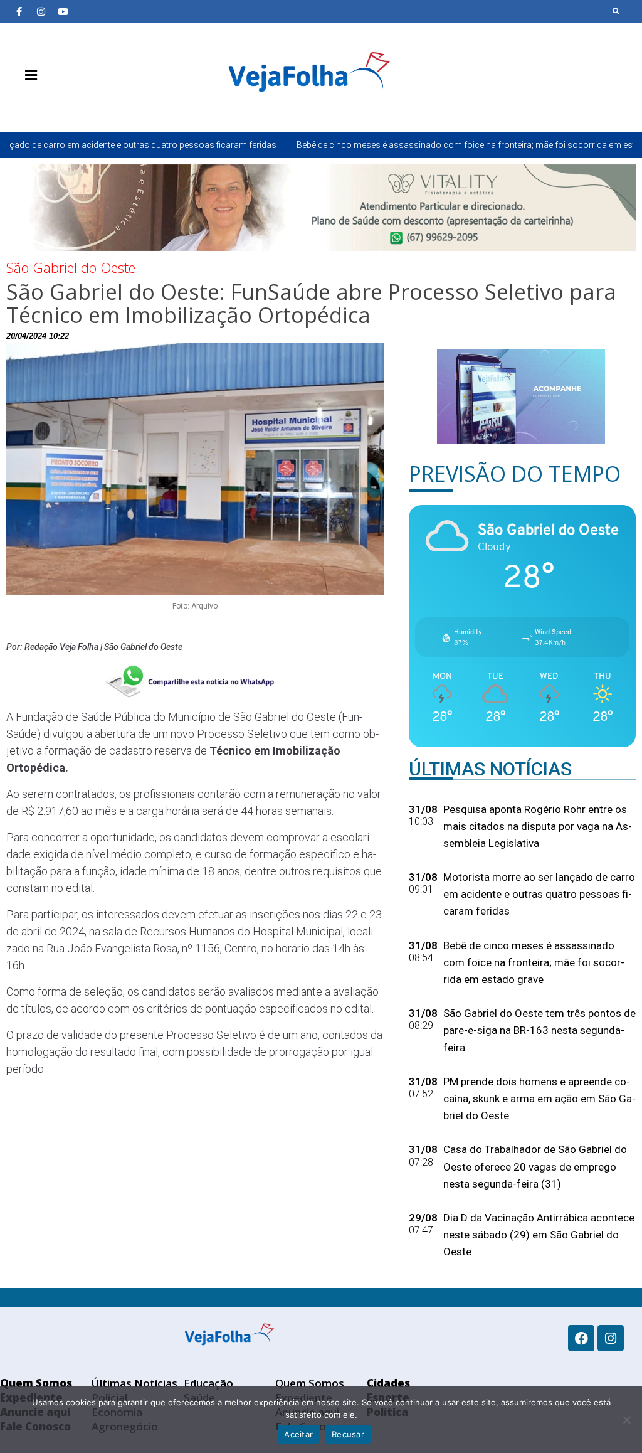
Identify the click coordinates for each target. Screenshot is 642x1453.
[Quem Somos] (18, 105)
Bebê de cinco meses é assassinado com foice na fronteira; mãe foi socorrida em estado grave (405, 145)
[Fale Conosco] (75, 105)
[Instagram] (40, 11)
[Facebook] (581, 1338)
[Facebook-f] (18, 11)
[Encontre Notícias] (616, 11)
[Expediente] (37, 105)
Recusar (348, 1434)
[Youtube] (62, 11)
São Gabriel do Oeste (70, 267)
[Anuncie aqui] (56, 105)
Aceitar (298, 1434)
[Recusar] (626, 1419)
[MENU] (27, 75)
